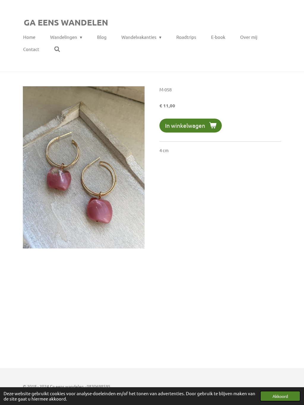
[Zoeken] (57, 49)
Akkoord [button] (280, 396)
